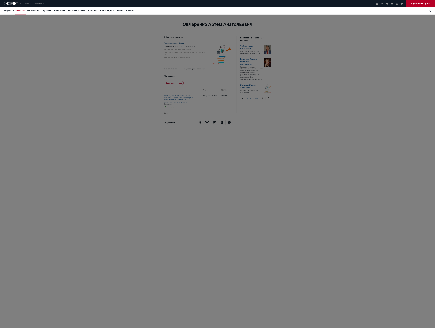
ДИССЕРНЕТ (11, 4)
